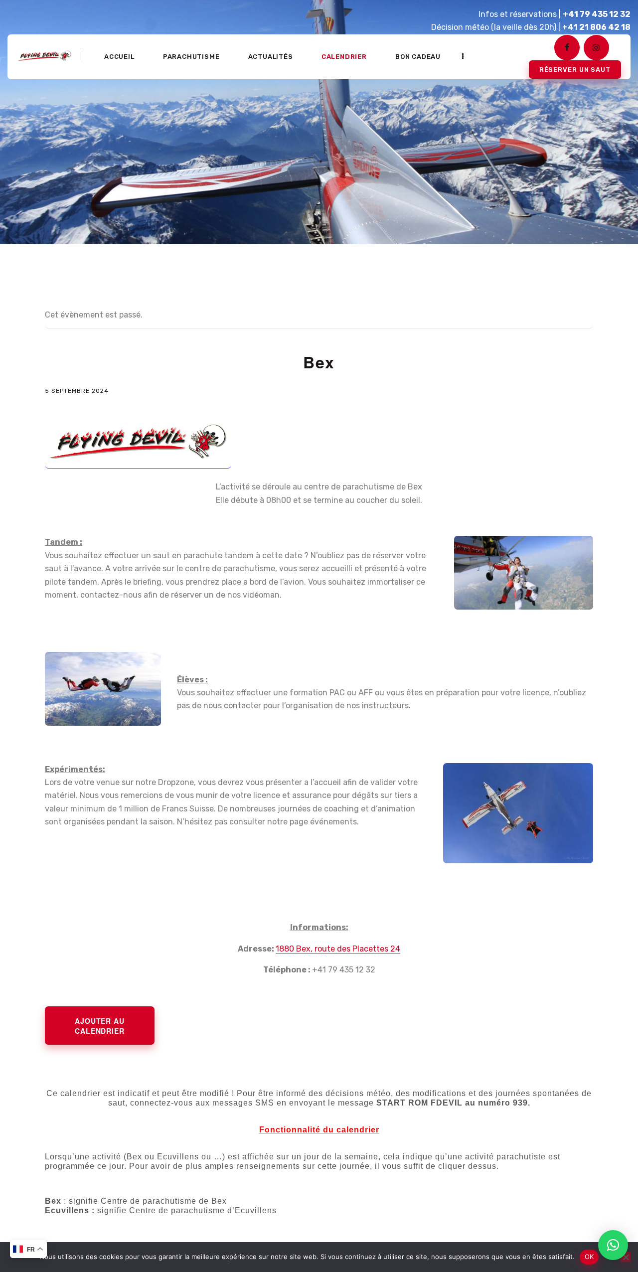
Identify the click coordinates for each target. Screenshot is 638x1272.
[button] (613, 1245)
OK (589, 1257)
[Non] (626, 1257)
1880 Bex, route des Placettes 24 (338, 949)
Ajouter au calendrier (100, 1026)
